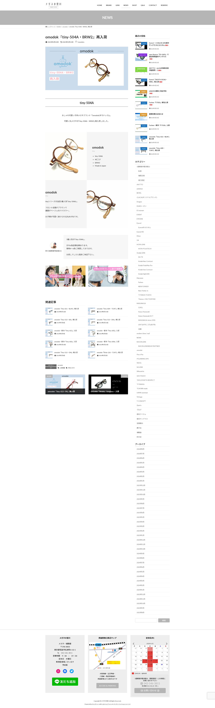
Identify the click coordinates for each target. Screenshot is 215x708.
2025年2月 (140, 531)
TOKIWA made (142, 388)
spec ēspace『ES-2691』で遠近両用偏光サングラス (159, 56)
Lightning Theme (107, 704)
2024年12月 (141, 540)
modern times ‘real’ (143, 333)
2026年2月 (140, 476)
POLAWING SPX (143, 359)
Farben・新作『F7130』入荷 (159, 125)
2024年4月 (140, 576)
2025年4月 (140, 522)
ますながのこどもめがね (147, 324)
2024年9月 (140, 553)
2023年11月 (141, 599)
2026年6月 (140, 458)
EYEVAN (140, 219)
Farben (140, 282)
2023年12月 (141, 594)
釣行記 (139, 437)
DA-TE (140, 257)
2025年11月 (141, 490)
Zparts (139, 405)
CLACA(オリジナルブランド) (147, 197)
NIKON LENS (141, 342)
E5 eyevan (140, 210)
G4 (138, 240)
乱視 (139, 171)
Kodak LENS (141, 253)
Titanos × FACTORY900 (146, 299)
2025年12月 (141, 485)
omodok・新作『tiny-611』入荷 (65, 331)
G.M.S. (140, 307)
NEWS (139, 338)
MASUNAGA (141, 303)
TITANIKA (140, 384)
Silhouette (140, 371)
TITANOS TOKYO (145, 295)
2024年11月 (141, 544)
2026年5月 (140, 462)
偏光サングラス (142, 419)
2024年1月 (140, 590)
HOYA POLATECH (144, 249)
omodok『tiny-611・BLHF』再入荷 (66, 309)
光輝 (139, 329)
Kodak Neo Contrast (145, 261)
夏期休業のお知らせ (156, 114)
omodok (60, 365)
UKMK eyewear (142, 393)
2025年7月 (140, 508)
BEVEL (139, 193)
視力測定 (141, 180)
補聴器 (139, 432)
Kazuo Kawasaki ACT (145, 316)
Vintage (139, 397)
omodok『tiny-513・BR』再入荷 (65, 320)
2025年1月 (140, 535)
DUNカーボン (141, 206)
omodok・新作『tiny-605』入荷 (108, 331)
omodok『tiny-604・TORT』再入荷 (109, 309)
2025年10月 (141, 494)
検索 (164, 620)
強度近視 (141, 176)
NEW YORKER (143, 286)
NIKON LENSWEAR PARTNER (149, 346)
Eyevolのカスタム (144, 227)
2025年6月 (140, 513)
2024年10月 (141, 549)
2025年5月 (140, 517)
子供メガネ (71, 368)
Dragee (139, 202)
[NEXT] (166, 644)
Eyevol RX (140, 232)
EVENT (139, 215)
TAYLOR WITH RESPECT (146, 380)
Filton (139, 236)
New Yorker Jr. (143, 291)
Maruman (140, 278)
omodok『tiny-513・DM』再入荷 (108, 320)
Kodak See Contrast (145, 270)
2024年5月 (140, 572)
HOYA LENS (141, 244)
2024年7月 (140, 562)
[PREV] (134, 644)
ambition (140, 189)
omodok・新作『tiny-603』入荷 (65, 342)
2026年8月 (140, 449)
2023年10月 (141, 603)
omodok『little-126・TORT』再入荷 (110, 352)
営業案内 (140, 423)
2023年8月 (140, 612)
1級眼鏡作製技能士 (143, 166)
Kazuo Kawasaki (144, 312)
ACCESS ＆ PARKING (107, 686)
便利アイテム (141, 414)
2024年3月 (140, 581)
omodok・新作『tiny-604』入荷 (108, 342)
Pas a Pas (140, 354)
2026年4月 (140, 467)
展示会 (139, 428)
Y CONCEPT (141, 401)
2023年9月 (140, 608)
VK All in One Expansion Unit (121, 704)
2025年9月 (140, 499)
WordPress (95, 704)
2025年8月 (140, 503)
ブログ (139, 410)
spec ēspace (141, 376)
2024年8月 (140, 558)
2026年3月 (140, 472)
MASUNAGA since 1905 (146, 320)
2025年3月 (140, 526)
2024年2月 (140, 585)
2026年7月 (140, 453)
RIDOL (139, 363)
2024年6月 (140, 567)
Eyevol (139, 223)
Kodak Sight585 (143, 274)
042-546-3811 (66, 653)
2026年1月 (140, 481)
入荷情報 (62, 368)
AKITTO (140, 184)
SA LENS (140, 367)
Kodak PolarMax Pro (145, 265)
